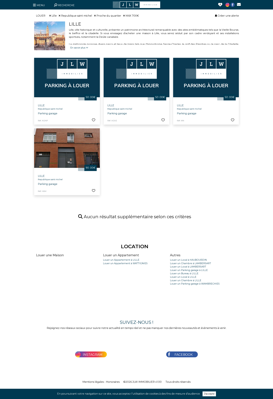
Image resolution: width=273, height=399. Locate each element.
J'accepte (209, 393)
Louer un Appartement (121, 255)
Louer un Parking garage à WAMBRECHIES (195, 283)
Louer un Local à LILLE (183, 277)
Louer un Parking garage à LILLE (189, 270)
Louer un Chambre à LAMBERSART (190, 263)
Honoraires (113, 381)
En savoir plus (78, 47)
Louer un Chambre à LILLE (185, 280)
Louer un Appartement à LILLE (121, 259)
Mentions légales (93, 381)
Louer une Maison (50, 255)
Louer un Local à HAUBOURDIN (188, 259)
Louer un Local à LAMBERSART (188, 266)
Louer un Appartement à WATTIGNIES (125, 263)
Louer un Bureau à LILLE (184, 273)
